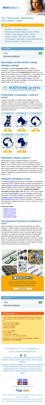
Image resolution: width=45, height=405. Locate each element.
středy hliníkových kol (8, 199)
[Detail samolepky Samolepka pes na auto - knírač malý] (33, 130)
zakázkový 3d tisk (9, 370)
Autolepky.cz (12, 181)
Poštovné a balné (13, 18)
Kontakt (19, 21)
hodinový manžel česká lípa (24, 370)
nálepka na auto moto (9, 213)
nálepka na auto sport (9, 209)
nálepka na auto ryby (9, 211)
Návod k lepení (8, 357)
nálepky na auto (25, 368)
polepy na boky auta (9, 215)
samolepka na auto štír (10, 217)
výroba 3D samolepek (8, 364)
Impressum (22, 361)
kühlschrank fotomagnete (19, 366)
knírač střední (7, 134)
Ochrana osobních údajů (17, 359)
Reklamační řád (37, 359)
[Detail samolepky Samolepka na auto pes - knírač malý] (19, 130)
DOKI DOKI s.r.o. (33, 348)
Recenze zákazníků (8, 21)
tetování (27, 185)
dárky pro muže (36, 368)
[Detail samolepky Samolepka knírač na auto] (5, 130)
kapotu (29, 78)
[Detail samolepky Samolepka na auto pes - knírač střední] (5, 151)
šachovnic (9, 185)
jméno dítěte (14, 193)
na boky (23, 78)
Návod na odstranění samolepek (24, 357)
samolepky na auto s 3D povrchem (12, 197)
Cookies (28, 359)
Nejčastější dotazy (27, 18)
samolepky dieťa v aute (11, 368)
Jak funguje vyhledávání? (12, 56)
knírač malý (22, 113)
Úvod (3, 18)
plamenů (16, 185)
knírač (7, 113)
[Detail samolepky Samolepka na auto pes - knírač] (19, 151)
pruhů (21, 185)
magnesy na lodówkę (35, 366)
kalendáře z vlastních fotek (25, 364)
